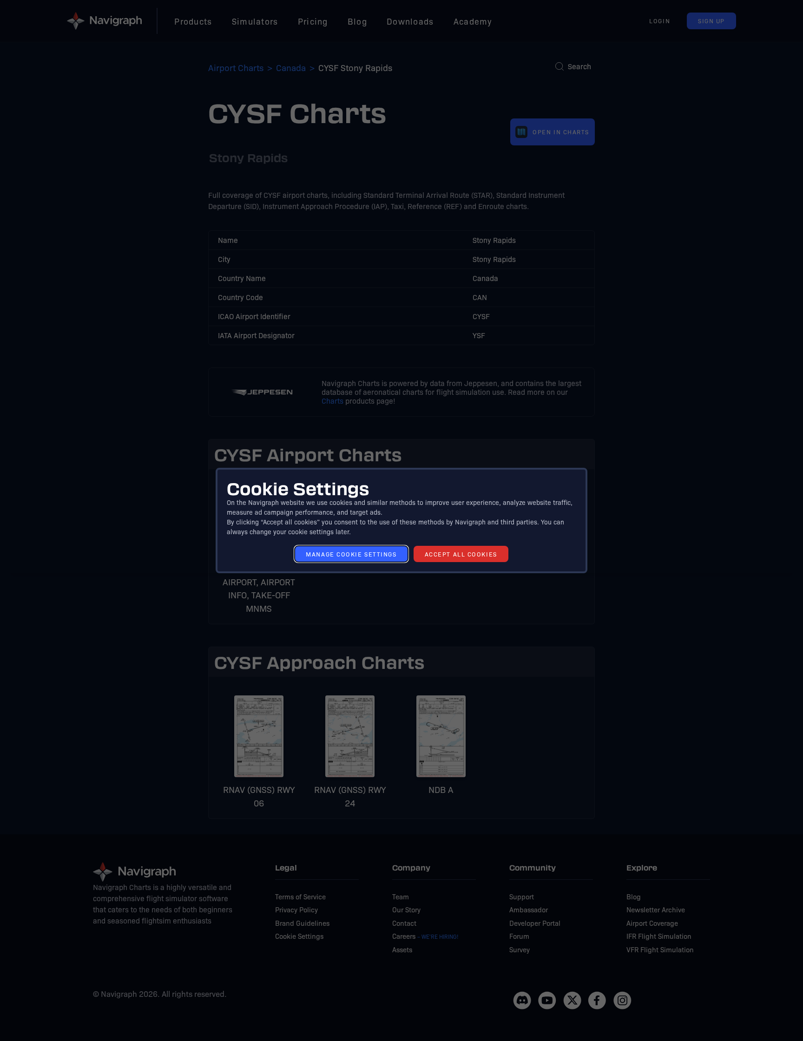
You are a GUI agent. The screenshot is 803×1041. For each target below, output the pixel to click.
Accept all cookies (461, 554)
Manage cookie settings (351, 554)
